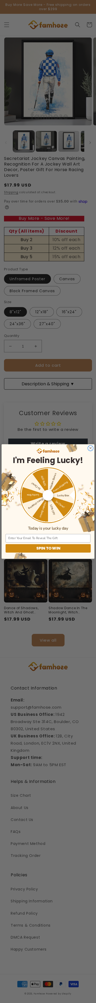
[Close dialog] (90, 448)
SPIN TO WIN (48, 548)
